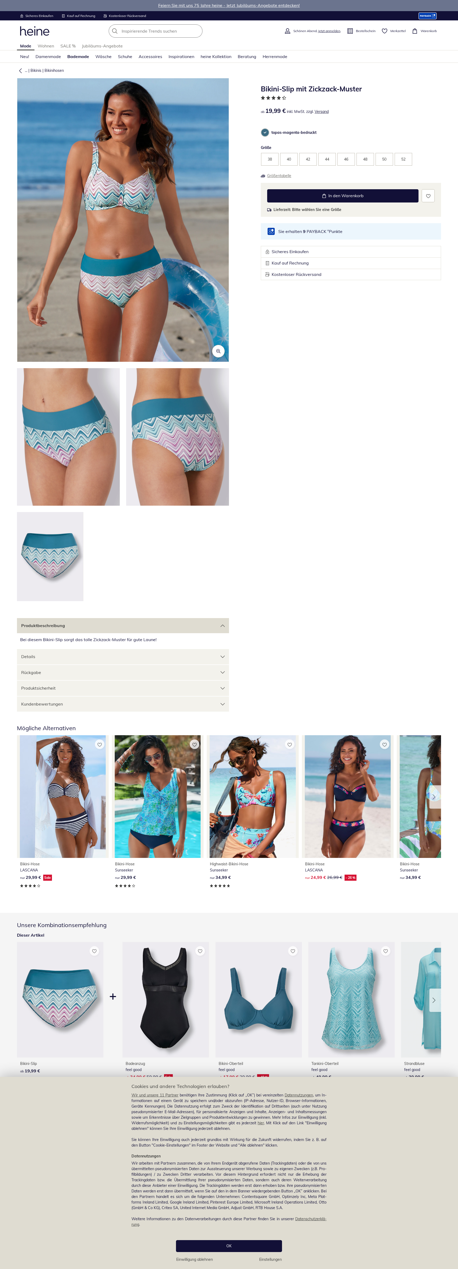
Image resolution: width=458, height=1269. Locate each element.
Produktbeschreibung (43, 625)
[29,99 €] (158, 796)
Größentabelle (279, 176)
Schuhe (125, 56)
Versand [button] (322, 111)
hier (261, 1123)
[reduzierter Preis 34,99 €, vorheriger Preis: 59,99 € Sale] (165, 1000)
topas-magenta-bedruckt (293, 132)
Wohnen (46, 46)
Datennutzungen (299, 1095)
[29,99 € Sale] (63, 796)
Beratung (247, 56)
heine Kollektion (216, 56)
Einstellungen (270, 1259)
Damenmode (48, 56)
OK (229, 1246)
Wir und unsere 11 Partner (154, 1095)
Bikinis (35, 70)
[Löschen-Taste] (197, 31)
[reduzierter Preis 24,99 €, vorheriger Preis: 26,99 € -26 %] (348, 796)
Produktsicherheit (38, 688)
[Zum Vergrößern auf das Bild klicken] (218, 351)
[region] (229, 1173)
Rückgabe (31, 672)
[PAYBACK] (428, 15)
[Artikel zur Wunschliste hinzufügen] (428, 195)
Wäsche (103, 56)
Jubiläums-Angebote (102, 46)
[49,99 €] (351, 1000)
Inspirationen (181, 56)
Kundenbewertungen (42, 704)
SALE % (68, 46)
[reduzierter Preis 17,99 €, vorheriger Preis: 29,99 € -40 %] (258, 1000)
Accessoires (150, 56)
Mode (25, 46)
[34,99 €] (252, 796)
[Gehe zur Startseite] (34, 31)
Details (28, 656)
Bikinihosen (54, 70)
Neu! (24, 56)
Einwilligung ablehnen (194, 1259)
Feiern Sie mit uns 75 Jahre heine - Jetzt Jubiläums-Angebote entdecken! (229, 5)
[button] (19, 70)
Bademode (78, 56)
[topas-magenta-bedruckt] (265, 132)
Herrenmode (275, 56)
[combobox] (167, 31)
